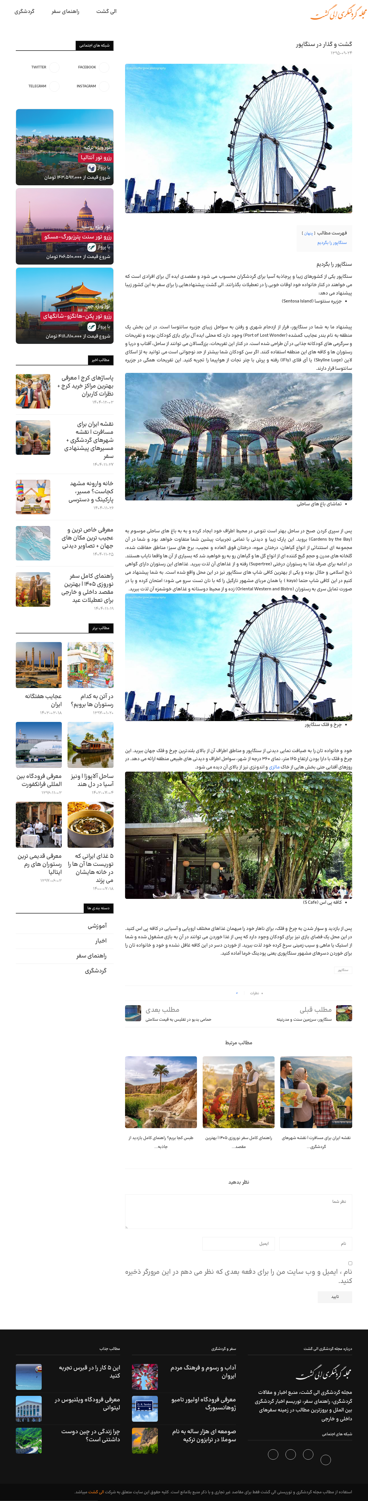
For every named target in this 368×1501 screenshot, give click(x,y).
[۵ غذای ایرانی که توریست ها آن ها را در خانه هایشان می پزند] (91, 825)
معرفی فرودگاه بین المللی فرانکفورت (39, 780)
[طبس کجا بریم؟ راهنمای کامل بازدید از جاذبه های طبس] (161, 1092)
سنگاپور (343, 970)
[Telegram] (274, 1461)
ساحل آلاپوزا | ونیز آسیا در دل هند (92, 780)
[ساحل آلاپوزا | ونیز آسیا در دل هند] (91, 745)
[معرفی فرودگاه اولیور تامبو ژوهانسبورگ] (145, 1409)
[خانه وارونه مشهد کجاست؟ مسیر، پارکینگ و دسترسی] (33, 497)
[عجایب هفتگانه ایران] (39, 665)
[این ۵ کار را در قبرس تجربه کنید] (29, 1377)
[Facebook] (326, 1461)
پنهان (308, 233)
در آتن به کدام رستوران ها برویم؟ (92, 701)
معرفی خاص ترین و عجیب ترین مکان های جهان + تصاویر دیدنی (88, 538)
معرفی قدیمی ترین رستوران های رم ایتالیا (40, 864)
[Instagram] (291, 1461)
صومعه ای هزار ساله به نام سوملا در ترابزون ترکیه (204, 1436)
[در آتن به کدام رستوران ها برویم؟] (91, 665)
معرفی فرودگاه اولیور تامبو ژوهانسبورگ (203, 1404)
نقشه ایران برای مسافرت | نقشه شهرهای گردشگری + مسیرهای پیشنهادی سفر (89, 440)
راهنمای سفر (65, 12)
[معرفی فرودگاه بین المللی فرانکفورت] (39, 745)
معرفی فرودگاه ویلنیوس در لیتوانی (87, 1404)
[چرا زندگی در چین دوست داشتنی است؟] (29, 1441)
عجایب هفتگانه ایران (43, 701)
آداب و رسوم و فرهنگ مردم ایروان (203, 1372)
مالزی (274, 767)
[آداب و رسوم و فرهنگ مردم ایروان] (145, 1377)
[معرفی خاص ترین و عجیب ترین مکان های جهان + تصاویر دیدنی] (33, 543)
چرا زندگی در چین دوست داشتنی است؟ (90, 1436)
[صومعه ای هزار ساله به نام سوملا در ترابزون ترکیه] (145, 1441)
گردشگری (24, 12)
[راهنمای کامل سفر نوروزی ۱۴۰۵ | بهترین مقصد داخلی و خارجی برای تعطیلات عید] (239, 1092)
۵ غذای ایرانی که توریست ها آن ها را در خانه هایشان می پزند (91, 868)
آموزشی (97, 926)
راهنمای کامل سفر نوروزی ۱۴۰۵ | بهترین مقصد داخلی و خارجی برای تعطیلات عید (87, 588)
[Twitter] (309, 1461)
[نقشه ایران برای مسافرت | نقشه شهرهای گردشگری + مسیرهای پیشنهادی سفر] (316, 1092)
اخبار (101, 941)
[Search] (3, 11)
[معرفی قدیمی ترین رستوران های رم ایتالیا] (39, 825)
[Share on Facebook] (229, 993)
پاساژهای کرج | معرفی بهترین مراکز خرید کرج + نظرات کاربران (85, 386)
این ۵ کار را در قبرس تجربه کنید (89, 1372)
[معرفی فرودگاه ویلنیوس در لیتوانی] (29, 1409)
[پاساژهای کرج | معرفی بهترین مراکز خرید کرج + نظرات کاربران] (33, 391)
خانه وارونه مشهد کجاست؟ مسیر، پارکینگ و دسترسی (91, 492)
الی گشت (96, 1492)
